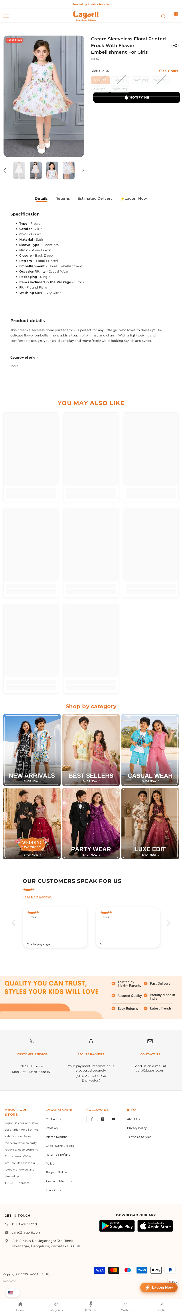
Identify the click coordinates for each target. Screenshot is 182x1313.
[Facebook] (92, 1119)
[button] (4, 170)
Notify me (139, 97)
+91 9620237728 (25, 1224)
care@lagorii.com (26, 1232)
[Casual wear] (150, 750)
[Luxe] (150, 823)
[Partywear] (91, 823)
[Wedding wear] (32, 823)
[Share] (175, 45)
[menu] (6, 16)
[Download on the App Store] (155, 1226)
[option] (91, 4)
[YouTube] (113, 1119)
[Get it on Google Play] (117, 1226)
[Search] (163, 16)
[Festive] (91, 750)
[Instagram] (102, 1119)
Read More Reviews (37, 897)
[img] (93, 889)
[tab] (41, 199)
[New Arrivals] (32, 750)
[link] (31, 490)
